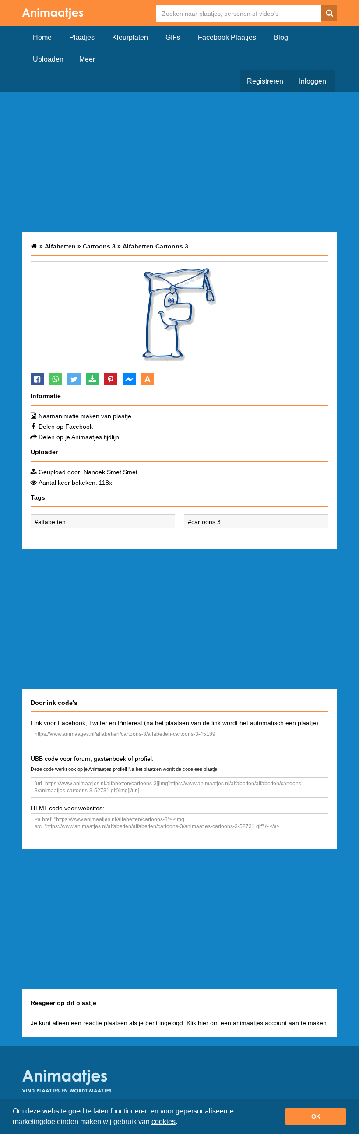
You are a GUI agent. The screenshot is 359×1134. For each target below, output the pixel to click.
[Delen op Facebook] (37, 379)
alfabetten (52, 521)
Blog (281, 37)
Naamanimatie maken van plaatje (85, 416)
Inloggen (312, 81)
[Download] (92, 379)
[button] (180, 1122)
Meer (87, 59)
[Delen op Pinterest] (110, 379)
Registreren (265, 81)
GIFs (172, 37)
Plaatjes (82, 37)
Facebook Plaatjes (227, 37)
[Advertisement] (179, 162)
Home (42, 37)
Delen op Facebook (66, 426)
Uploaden (48, 59)
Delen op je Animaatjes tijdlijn (79, 437)
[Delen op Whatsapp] (55, 379)
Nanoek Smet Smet (110, 472)
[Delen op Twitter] (74, 379)
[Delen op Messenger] (129, 379)
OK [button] (315, 1116)
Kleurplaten (130, 37)
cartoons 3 (206, 521)
